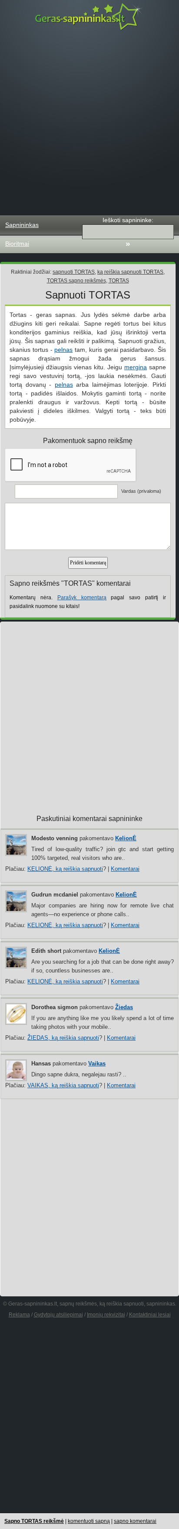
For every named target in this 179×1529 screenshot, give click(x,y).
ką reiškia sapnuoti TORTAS (130, 272)
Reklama (19, 1315)
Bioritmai (17, 243)
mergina (135, 367)
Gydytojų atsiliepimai (58, 1315)
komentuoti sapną (89, 1521)
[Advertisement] (89, 123)
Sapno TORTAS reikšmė (34, 1521)
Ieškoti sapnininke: (128, 219)
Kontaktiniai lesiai (150, 1315)
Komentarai (125, 869)
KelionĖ (125, 838)
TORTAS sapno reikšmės (76, 281)
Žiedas (124, 1007)
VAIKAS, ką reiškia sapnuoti (63, 1085)
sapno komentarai (135, 1521)
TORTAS (119, 281)
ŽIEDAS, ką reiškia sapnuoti (63, 1037)
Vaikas (97, 1063)
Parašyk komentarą (81, 597)
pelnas (63, 349)
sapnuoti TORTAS (74, 272)
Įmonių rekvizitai (106, 1315)
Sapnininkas (22, 224)
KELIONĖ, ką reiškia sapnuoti (65, 869)
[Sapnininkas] (89, 16)
